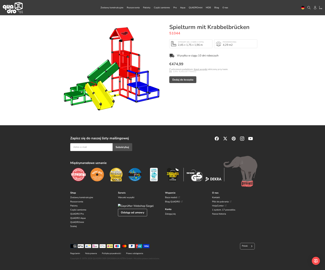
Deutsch (303, 8)
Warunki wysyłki (126, 197)
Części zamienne (78, 209)
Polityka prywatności (111, 253)
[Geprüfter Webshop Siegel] (136, 206)
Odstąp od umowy (132, 212)
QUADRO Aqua (78, 218)
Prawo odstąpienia (134, 253)
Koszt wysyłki (200, 69)
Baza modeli (171, 197)
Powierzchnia (229, 42)
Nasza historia (219, 213)
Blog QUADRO (172, 201)
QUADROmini (77, 222)
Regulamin (75, 253)
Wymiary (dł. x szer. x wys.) (191, 42)
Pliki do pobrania (220, 201)
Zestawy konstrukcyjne (81, 197)
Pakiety (74, 205)
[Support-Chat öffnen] (316, 261)
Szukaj (73, 226)
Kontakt (216, 197)
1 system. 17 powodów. (224, 209)
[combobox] (303, 8)
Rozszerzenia (76, 201)
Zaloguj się (170, 213)
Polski (245, 245)
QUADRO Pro (77, 213)
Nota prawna (91, 253)
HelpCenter (218, 205)
